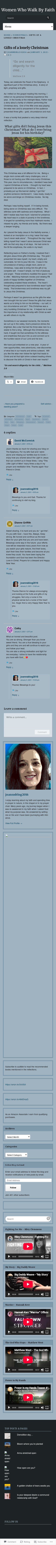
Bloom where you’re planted (30, 1443)
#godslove (36, 419)
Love (20, 425)
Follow (13, 1187)
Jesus (14, 425)
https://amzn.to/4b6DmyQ (16, 1099)
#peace (40, 422)
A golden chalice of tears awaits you (33, 1485)
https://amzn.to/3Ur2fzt (15, 1084)
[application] (28, 1246)
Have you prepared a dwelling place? (14, 405)
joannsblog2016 (17, 52)
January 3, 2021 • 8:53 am (24, 444)
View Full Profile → (13, 823)
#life (12, 422)
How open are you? (26, 1467)
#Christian (8, 419)
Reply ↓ (9, 479)
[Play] (9, 1256)
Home (7, 35)
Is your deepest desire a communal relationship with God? (33, 1496)
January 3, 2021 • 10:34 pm (29, 680)
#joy (6, 422)
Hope (7, 425)
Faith (29, 416)
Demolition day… (25, 1434)
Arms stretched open (26, 1452)
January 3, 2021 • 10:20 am (29, 586)
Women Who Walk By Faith (28, 9)
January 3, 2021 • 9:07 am (24, 526)
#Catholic (46, 416)
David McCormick (24, 440)
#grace (45, 419)
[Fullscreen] (47, 1256)
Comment (42, 732)
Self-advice (46, 403)
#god (27, 419)
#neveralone (31, 422)
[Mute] (42, 1256)
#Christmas (20, 35)
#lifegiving (20, 422)
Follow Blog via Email (14, 1165)
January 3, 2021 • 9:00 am (29, 492)
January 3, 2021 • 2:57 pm (24, 631)
